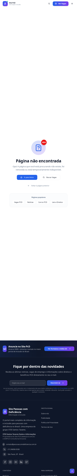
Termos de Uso (47, 427)
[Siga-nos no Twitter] (26, 462)
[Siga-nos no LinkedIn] (21, 462)
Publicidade (45, 418)
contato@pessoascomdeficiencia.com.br (21, 444)
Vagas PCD (18, 202)
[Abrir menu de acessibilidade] (72, 471)
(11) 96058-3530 (14, 449)
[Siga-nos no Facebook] (5, 462)
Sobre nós (45, 413)
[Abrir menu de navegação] (72, 3)
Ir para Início (29, 177)
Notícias (30, 202)
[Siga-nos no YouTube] (16, 462)
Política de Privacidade (60, 388)
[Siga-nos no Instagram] (10, 462)
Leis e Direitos (57, 202)
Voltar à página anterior (40, 186)
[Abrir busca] (49, 3)
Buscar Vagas (51, 177)
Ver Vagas (62, 4)
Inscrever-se (55, 383)
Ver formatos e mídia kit (57, 349)
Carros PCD (42, 202)
